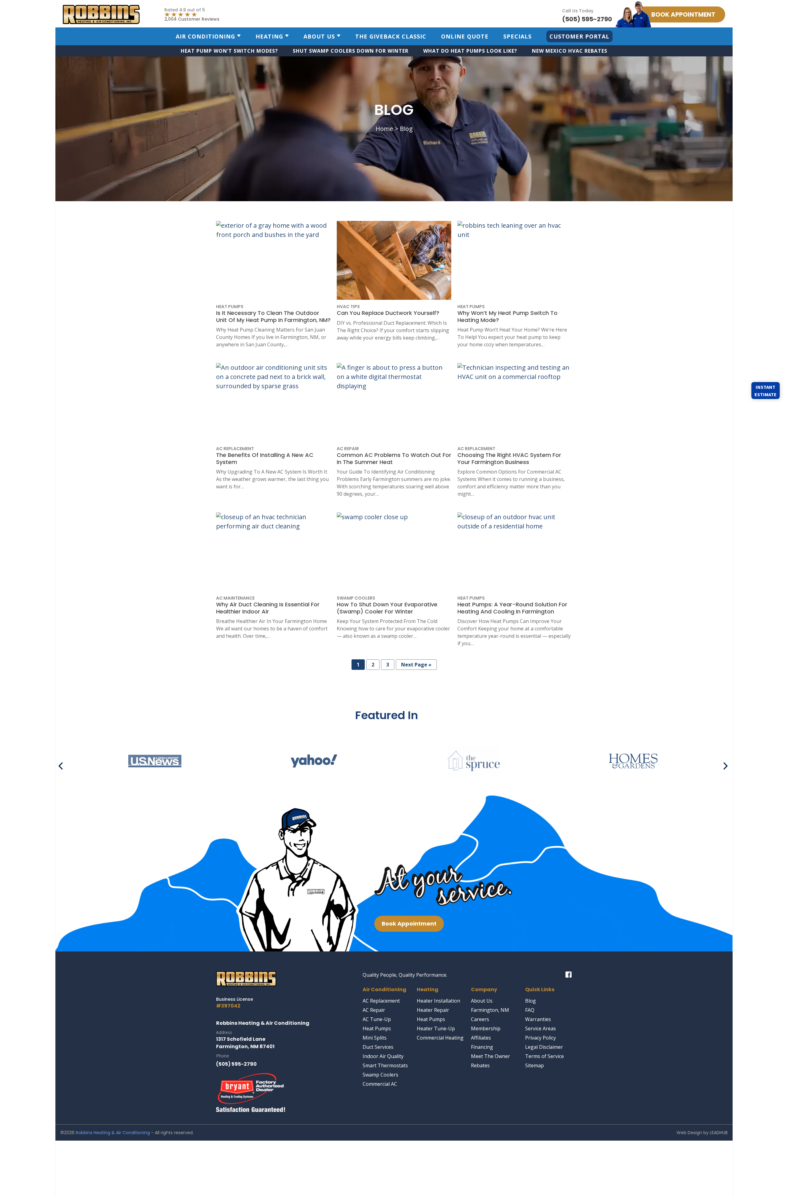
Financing (482, 1047)
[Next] (726, 763)
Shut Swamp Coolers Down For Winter (350, 50)
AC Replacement (381, 1000)
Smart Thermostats (385, 1065)
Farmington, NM (490, 1010)
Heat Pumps (377, 1028)
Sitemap (534, 1065)
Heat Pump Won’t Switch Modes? (229, 50)
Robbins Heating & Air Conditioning (113, 1133)
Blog (530, 1000)
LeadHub (719, 1133)
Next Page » (416, 664)
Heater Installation (438, 1000)
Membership (486, 1028)
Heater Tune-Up (436, 1028)
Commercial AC (380, 1084)
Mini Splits (375, 1037)
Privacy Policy (540, 1037)
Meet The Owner (490, 1056)
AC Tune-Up (377, 1019)
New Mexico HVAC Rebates (569, 50)
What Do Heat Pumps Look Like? (470, 50)
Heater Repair (433, 1010)
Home (384, 128)
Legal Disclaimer (544, 1047)
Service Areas (540, 1028)
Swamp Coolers (380, 1074)
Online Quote (464, 36)
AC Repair (374, 1010)
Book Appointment (409, 923)
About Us (319, 36)
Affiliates (481, 1037)
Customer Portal (579, 36)
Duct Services (378, 1047)
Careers (480, 1019)
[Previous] (62, 763)
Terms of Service (544, 1056)
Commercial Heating (440, 1037)
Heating (269, 36)
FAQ (529, 1010)
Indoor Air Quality (383, 1056)
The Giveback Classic (390, 36)
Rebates (480, 1065)
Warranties (538, 1019)
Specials (517, 36)
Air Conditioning (205, 36)
